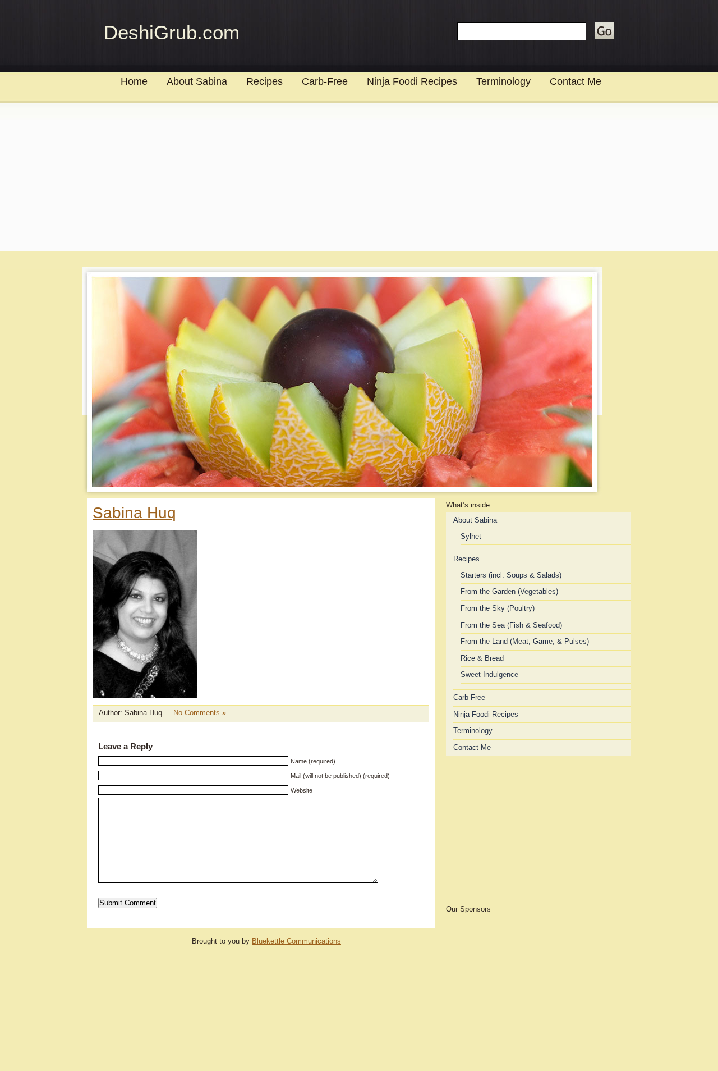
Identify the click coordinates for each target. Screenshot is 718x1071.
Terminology (503, 81)
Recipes (264, 81)
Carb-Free (325, 81)
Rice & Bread (482, 658)
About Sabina (197, 81)
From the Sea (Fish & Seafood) (511, 625)
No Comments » (199, 712)
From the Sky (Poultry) (498, 608)
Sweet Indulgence (489, 674)
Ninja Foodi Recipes (412, 81)
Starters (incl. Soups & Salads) (511, 575)
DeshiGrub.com (172, 32)
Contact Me (575, 81)
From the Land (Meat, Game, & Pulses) (525, 641)
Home (134, 81)
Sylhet (471, 536)
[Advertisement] (359, 183)
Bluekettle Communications (296, 941)
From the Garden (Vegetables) (509, 591)
